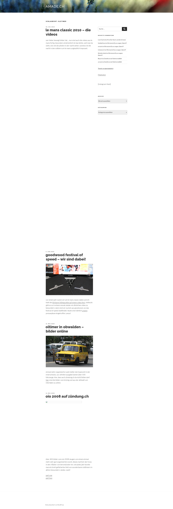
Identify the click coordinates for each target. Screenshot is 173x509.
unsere (84, 310)
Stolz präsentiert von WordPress (54, 505)
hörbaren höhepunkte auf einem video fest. (68, 302)
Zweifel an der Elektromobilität (113, 58)
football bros (101, 43)
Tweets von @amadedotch (105, 68)
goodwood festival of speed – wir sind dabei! (66, 257)
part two (49, 478)
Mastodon (102, 75)
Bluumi (100, 58)
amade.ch (55, 6)
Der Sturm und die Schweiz (118, 40)
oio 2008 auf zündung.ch (67, 396)
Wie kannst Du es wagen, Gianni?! (117, 43)
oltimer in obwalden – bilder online (65, 329)
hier (47, 380)
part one (49, 475)
